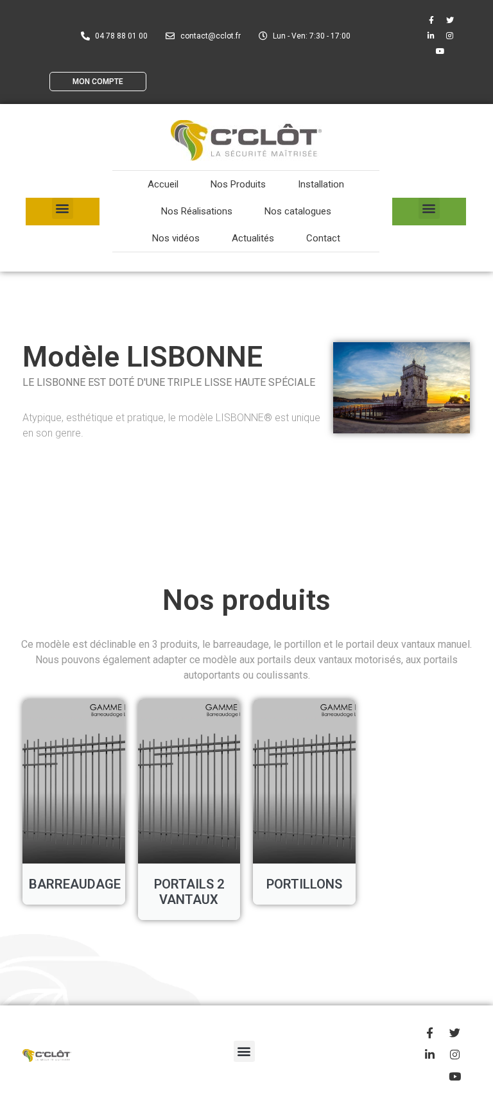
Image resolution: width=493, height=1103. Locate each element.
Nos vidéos (176, 238)
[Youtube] (440, 51)
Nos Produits (238, 184)
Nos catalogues (297, 211)
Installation (321, 184)
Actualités (253, 238)
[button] (62, 208)
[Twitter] (450, 20)
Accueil (163, 184)
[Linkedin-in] (431, 36)
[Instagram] (450, 36)
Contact (323, 238)
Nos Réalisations (196, 211)
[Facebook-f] (431, 20)
